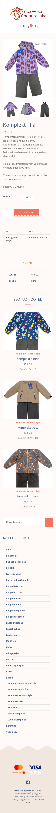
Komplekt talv (15, 701)
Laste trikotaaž (14, 622)
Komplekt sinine (28, 359)
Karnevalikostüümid (17, 580)
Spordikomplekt (16, 713)
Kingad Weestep (15, 616)
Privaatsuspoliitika (24, 790)
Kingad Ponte (13, 598)
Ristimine (11, 725)
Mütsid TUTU (13, 659)
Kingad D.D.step (14, 586)
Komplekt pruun (28, 496)
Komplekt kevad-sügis (28, 353)
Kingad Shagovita (15, 610)
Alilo (8, 549)
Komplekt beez (28, 427)
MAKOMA (11, 641)
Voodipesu (11, 731)
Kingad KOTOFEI (14, 592)
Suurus (6, 196)
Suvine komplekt (17, 719)
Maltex (10, 647)
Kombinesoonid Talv (19, 689)
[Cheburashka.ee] (28, 13)
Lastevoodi (12, 635)
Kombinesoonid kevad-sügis (23, 683)
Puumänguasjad (15, 665)
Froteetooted (13, 574)
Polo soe (12, 707)
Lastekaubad (13, 628)
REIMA (9, 671)
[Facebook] (24, 26)
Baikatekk (11, 555)
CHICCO (10, 567)
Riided (9, 677)
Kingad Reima (13, 604)
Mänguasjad (12, 653)
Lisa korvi (26, 212)
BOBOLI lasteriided (16, 561)
